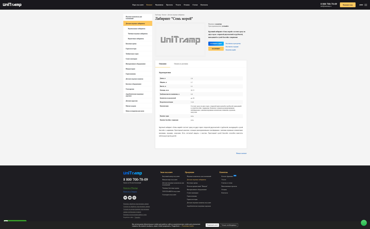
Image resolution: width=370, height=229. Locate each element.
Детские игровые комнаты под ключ (199, 203)
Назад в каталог (241, 153)
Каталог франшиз (227, 176)
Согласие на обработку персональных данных (136, 206)
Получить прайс (231, 50)
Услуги (178, 5)
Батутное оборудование (133, 84)
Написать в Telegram (130, 191)
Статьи (195, 5)
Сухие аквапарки (131, 59)
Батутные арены (131, 44)
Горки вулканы (192, 196)
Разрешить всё (212, 225)
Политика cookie (188, 226)
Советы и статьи (226, 183)
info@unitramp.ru (326, 6)
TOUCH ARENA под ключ (171, 191)
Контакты (204, 5)
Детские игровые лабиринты (135, 23)
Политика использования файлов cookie (135, 214)
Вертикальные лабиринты (136, 29)
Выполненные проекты (229, 186)
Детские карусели (131, 101)
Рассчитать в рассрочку (233, 43)
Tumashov (137, 217)
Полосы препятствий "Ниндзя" (197, 186)
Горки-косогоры (131, 49)
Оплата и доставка (181, 64)
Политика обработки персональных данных (136, 204)
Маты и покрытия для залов (135, 111)
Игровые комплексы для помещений (134, 17)
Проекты (169, 5)
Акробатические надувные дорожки (134, 95)
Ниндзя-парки (130, 69)
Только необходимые (229, 225)
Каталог (149, 5)
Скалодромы (130, 89)
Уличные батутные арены (170, 188)
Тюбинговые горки (132, 54)
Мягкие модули (131, 106)
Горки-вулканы (131, 74)
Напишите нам (348, 5)
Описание (162, 64)
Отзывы (187, 5)
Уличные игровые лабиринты (138, 34)
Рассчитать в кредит (232, 47)
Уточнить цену (216, 44)
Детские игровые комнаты (134, 79)
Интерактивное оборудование (135, 64)
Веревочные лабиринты (136, 39)
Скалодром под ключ (169, 195)
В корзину (216, 49)
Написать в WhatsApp (130, 188)
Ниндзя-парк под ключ (169, 180)
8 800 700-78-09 (329, 4)
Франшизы (159, 5)
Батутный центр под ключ (171, 176)
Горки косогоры (192, 199)
